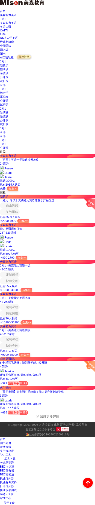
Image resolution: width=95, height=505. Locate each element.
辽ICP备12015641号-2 (40, 429)
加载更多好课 (49, 416)
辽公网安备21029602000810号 (49, 434)
